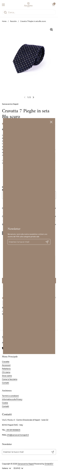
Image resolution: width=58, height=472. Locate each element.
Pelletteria (6, 369)
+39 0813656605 (13, 430)
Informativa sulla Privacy (12, 399)
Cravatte (5, 362)
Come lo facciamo (9, 379)
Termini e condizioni (10, 396)
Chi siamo (6, 372)
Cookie (5, 403)
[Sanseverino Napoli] (28, 4)
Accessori (6, 365)
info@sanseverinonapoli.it (18, 435)
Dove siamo (7, 376)
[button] (53, 4)
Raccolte (13, 21)
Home (4, 21)
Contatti (5, 383)
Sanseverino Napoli (26, 464)
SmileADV (49, 464)
